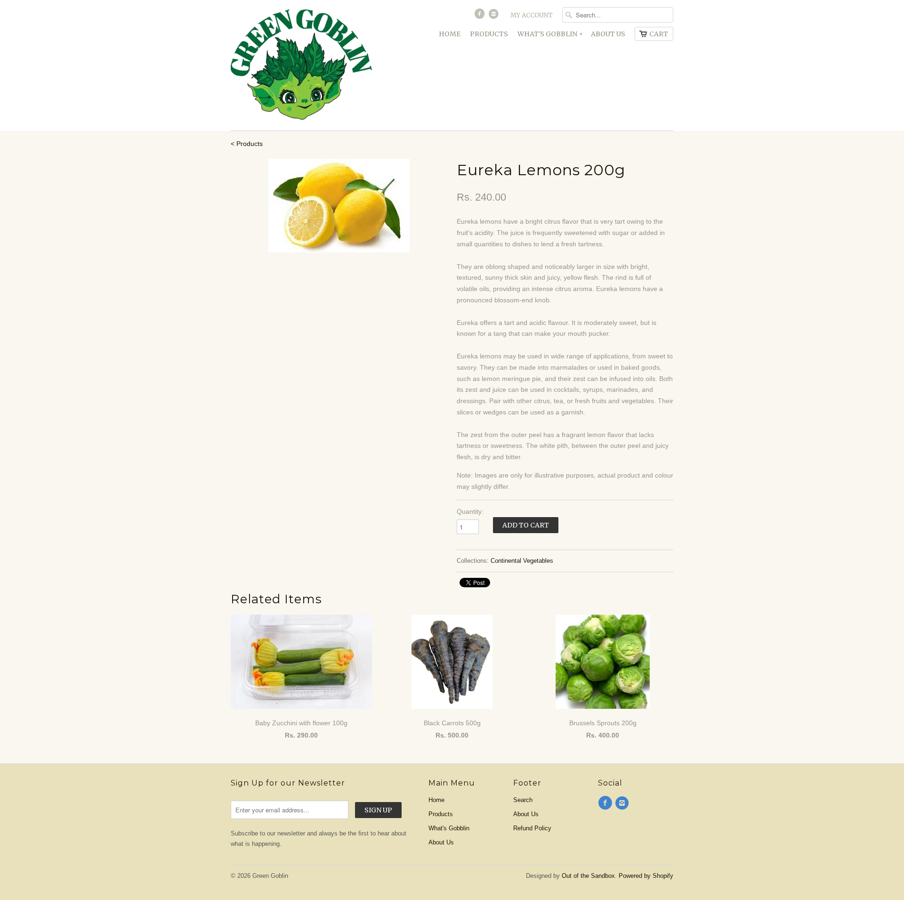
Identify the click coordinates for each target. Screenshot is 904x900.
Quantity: (470, 511)
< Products (247, 143)
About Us (608, 34)
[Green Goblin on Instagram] (495, 16)
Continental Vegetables (522, 560)
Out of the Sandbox (588, 875)
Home (449, 34)
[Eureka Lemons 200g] (339, 205)
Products (489, 34)
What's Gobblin (549, 34)
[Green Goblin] (301, 65)
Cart (658, 34)
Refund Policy (532, 828)
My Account (531, 15)
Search (523, 799)
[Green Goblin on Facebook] (480, 16)
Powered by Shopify (646, 875)
